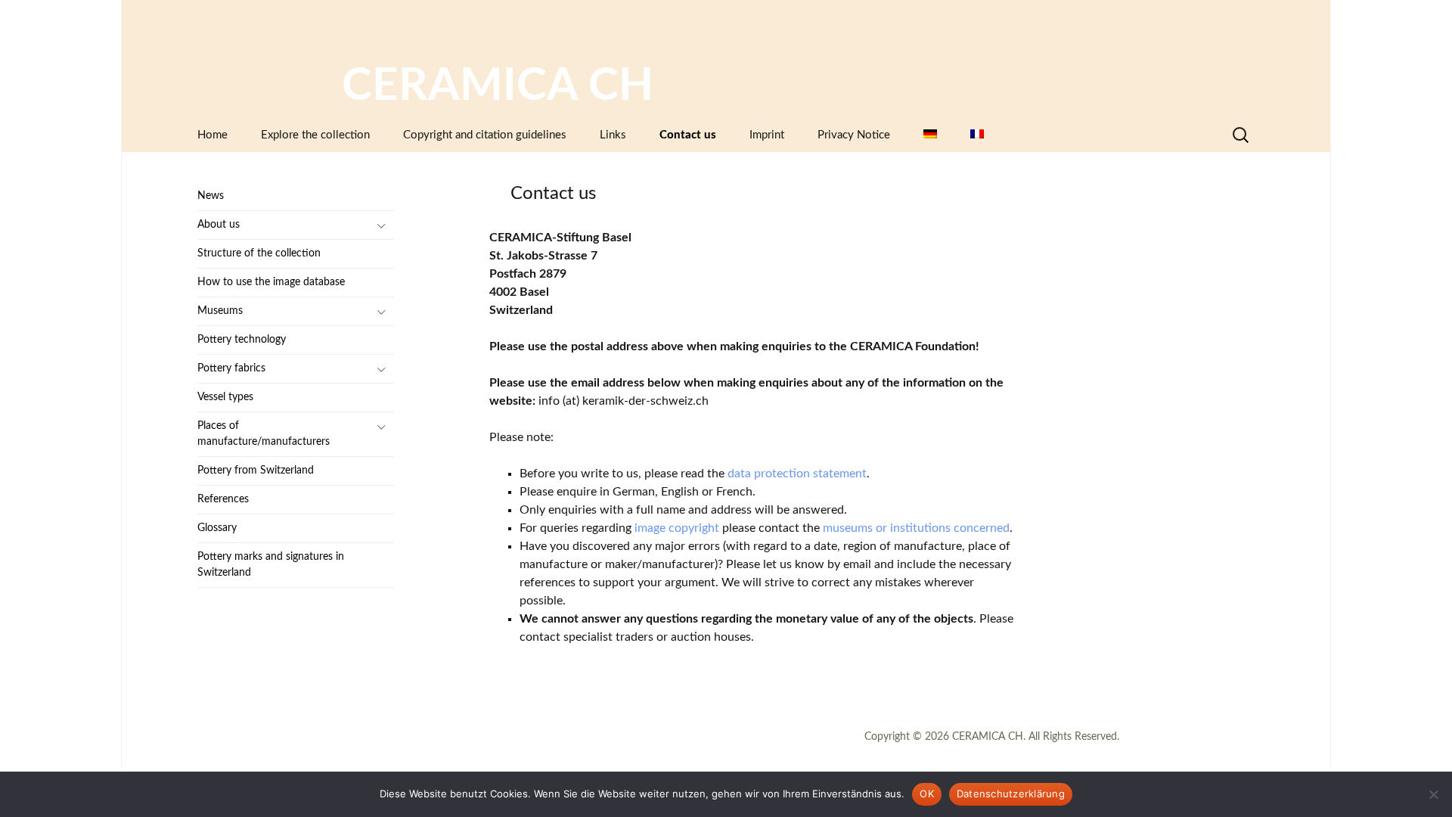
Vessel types (225, 397)
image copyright (676, 528)
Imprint (766, 135)
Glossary (217, 528)
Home (212, 135)
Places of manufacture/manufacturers (263, 434)
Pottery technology (241, 339)
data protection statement (797, 474)
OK (927, 793)
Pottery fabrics (231, 368)
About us (218, 224)
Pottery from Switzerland (255, 470)
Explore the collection (315, 135)
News (210, 196)
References (223, 499)
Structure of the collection (259, 253)
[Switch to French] (977, 135)
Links (613, 135)
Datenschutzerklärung (1011, 793)
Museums (220, 311)
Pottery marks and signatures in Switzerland (270, 564)
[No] (1433, 794)
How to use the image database (271, 282)
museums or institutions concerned (916, 528)
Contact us (687, 135)
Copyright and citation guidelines (484, 135)
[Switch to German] (930, 135)
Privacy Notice (854, 135)
